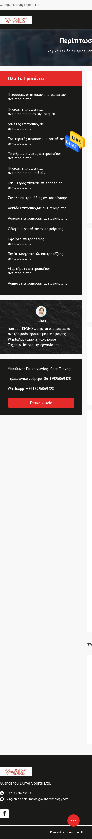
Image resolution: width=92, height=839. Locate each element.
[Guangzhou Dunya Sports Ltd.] (16, 20)
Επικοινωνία (41, 403)
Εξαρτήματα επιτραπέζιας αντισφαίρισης (29, 271)
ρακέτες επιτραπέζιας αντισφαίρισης (26, 126)
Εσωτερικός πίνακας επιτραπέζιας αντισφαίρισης (36, 141)
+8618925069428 (40, 389)
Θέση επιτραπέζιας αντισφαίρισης (35, 229)
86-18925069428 (57, 379)
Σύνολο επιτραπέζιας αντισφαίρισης (37, 198)
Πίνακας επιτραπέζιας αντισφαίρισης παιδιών (26, 170)
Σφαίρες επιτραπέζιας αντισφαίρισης (26, 241)
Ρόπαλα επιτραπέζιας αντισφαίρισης (37, 218)
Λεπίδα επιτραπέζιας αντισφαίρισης (37, 208)
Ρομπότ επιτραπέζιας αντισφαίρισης (37, 283)
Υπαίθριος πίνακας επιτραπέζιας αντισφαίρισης (34, 156)
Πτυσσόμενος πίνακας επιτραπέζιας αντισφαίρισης (37, 97)
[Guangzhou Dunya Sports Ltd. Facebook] (4, 813)
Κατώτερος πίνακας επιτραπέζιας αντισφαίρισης (35, 185)
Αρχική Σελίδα (58, 51)
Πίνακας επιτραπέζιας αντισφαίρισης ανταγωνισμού (31, 111)
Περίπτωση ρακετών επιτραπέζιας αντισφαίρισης (35, 256)
